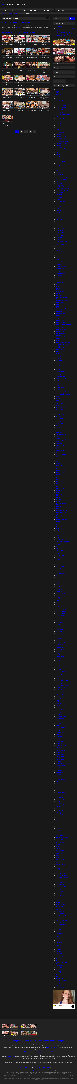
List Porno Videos (60, 450)
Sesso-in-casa (59, 772)
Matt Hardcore (59, 481)
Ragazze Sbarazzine (61, 689)
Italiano (58, 420)
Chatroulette (59, 194)
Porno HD (58, 600)
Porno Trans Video (61, 626)
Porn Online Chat (60, 573)
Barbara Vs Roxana (61, 35)
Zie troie (58, 964)
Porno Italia (59, 606)
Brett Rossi (59, 971)
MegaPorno (59, 494)
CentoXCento (14, 10)
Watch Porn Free (47, 10)
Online (57, 546)
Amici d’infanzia (60, 26)
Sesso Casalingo (60, 730)
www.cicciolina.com (61, 987)
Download (58, 250)
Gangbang (58, 358)
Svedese (58, 830)
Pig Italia (58, 559)
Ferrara (58, 284)
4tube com (58, 94)
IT (56, 412)
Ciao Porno (59, 197)
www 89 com (59, 909)
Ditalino (58, 225)
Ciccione (58, 199)
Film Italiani (59, 304)
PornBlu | (58, 1070)
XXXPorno (58, 951)
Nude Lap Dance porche (62, 541)
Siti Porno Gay (59, 797)
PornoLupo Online (60, 644)
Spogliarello (59, 817)
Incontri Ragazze (18, 14)
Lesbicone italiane (60, 445)
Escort (57, 259)
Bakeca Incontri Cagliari (62, 138)
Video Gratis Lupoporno (62, 877)
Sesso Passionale (60, 765)
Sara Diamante (60, 982)
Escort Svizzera (60, 268)
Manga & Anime (60, 472)
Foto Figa (58, 346)
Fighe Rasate (59, 295)
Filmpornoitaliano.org (14, 4)
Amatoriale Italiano (61, 105)
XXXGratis (58, 946)
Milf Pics (58, 505)
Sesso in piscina (60, 752)
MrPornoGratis (59, 526)
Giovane (58, 367)
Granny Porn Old (60, 376)
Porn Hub (58, 570)
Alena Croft (59, 967)
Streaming (58, 823)
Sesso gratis (59, 736)
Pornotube (58, 651)
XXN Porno (59, 935)
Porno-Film (59, 631)
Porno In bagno (60, 602)
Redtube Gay (59, 700)
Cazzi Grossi (59, 183)
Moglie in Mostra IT (61, 514)
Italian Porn (59, 416)
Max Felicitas (59, 978)
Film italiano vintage (61, 308)
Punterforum (59, 667)
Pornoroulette (59, 647)
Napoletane (59, 530)
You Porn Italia (59, 953)
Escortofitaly (59, 275)
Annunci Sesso (60, 120)
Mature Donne (59, 485)
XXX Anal (58, 940)
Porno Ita (58, 604)
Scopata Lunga (60, 718)
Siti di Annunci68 (60, 792)
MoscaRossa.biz (60, 524)
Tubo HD (58, 861)
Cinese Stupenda (60, 201)
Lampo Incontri (60, 432)
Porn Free (58, 568)
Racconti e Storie (60, 676)
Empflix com (59, 253)
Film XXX (58, 326)
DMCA (40, 1067)
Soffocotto (58, 803)
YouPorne (58, 958)
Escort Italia (59, 264)
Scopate (58, 720)
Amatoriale (58, 103)
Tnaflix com (59, 846)
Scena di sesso (60, 714)
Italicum (58, 425)
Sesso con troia (60, 732)
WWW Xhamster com (61, 920)
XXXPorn (58, 949)
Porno (57, 584)
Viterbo (57, 899)
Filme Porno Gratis (61, 331)
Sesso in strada (60, 756)
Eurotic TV (58, 277)
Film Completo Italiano (62, 300)
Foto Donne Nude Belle (62, 344)
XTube (57, 931)
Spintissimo (59, 815)
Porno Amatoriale (60, 588)
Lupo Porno (59, 459)
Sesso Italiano (59, 761)
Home (6, 10)
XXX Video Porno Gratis (62, 944)
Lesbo (57, 447)
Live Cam (58, 452)
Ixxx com (58, 427)
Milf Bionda (59, 496)
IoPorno (58, 411)
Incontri (58, 400)
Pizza (57, 561)
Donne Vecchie (60, 239)
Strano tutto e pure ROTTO (63, 32)
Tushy (57, 862)
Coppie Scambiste (60, 206)
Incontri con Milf (7, 14)
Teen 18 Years (59, 835)
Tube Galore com (60, 859)
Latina (57, 436)
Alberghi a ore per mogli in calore (64, 34)
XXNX (57, 936)
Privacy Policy (46, 1067)
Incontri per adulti (60, 405)
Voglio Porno (59, 902)
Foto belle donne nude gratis (63, 342)
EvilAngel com (59, 279)
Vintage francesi (60, 895)
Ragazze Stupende (61, 691)
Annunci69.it (59, 123)
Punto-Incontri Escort (61, 671)
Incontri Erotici (59, 403)
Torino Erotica (59, 852)
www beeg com (60, 911)
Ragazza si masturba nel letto (63, 685)
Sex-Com (58, 777)
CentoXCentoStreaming (19, 1070)
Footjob (58, 340)
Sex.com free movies (61, 779)
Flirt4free (58, 338)
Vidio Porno (59, 893)
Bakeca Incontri (60, 132)
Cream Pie (58, 210)
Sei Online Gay (60, 723)
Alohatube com (60, 100)
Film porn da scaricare (62, 309)
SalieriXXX (59, 709)
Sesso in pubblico (60, 754)
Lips (57, 449)
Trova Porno (59, 857)
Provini (57, 662)
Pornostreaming (63, 1070)
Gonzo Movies (59, 373)
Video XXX (59, 889)
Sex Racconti (59, 776)
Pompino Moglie (60, 566)
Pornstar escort (60, 656)
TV (56, 866)
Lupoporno (58, 463)
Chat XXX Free (60, 192)
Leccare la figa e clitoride (62, 440)
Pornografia (59, 637)
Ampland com (59, 109)
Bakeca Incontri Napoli (62, 145)
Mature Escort (59, 487)
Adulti (57, 96)
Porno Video (59, 627)
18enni (57, 91)
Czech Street (59, 219)
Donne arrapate (60, 232)
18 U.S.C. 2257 (23, 1067)
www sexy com (60, 918)
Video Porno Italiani (61, 882)
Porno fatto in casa (61, 593)
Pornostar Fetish (60, 649)
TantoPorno (59, 833)
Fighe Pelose (59, 293)
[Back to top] (72, 1079)
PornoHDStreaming (61, 638)
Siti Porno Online (60, 799)
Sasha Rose (59, 983)
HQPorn (58, 389)
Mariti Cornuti (59, 474)
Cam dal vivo (59, 168)
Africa (57, 98)
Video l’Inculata (60, 879)
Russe (57, 707)
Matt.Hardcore (59, 483)
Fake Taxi (58, 281)
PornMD (58, 582)
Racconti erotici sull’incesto (63, 680)
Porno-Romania (60, 633)
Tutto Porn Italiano (60, 864)
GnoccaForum (59, 369)
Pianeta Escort (59, 557)
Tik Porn (58, 844)
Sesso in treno (59, 758)
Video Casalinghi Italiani (62, 873)
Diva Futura (59, 226)
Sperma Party (59, 814)
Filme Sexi (58, 335)
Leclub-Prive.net (60, 441)
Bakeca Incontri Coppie (62, 140)
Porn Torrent (59, 575)
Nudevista (58, 543)
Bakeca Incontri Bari (61, 136)
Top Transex (59, 848)
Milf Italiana (59, 499)
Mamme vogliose (60, 470)
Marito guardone (60, 477)
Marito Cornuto (60, 476)
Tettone (58, 841)
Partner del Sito (60, 89)
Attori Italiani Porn (34, 10)
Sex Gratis (58, 774)
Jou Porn (58, 429)
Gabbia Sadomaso (61, 356)
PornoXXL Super (60, 655)
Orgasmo (58, 548)
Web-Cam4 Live (60, 906)
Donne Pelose (59, 237)
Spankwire (58, 812)
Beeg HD (58, 156)
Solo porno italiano (61, 805)
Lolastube (58, 458)
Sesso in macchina (61, 749)
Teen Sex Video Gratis (62, 837)
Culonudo (58, 217)
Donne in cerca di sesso (62, 234)
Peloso (57, 553)
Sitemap (30, 1067)
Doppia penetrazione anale (63, 243)
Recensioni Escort (60, 696)
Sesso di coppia (60, 734)
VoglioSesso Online (61, 904)
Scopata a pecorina (61, 716)
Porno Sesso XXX (60, 622)
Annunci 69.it (59, 112)
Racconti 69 (59, 674)
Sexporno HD (59, 781)
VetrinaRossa (59, 870)
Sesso (57, 725)
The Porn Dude (39, 14)
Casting (58, 181)
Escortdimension (60, 273)
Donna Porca (59, 230)
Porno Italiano (59, 608)
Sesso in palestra (60, 750)
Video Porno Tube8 (61, 888)
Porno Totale (59, 624)
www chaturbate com (61, 913)
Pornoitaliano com (60, 642)
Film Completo (59, 299)
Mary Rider (59, 976)
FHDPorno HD (60, 288)
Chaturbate (59, 196)
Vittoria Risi (59, 985)
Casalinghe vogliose (61, 179)
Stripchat (58, 826)
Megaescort (59, 492)
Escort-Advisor (59, 270)
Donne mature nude (61, 235)
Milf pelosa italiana (61, 503)
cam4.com (58, 170)
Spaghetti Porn (60, 806)
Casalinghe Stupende (61, 178)
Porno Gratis (59, 597)
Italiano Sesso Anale (61, 421)
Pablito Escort (59, 550)
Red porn (58, 698)
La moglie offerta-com (61, 431)
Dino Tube (58, 221)
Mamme (58, 467)
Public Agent (59, 665)
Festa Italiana (59, 286)
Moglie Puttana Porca (61, 515)
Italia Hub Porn (60, 414)
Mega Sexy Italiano (61, 490)
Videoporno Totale (60, 891)
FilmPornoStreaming (39, 1070)
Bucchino (58, 167)
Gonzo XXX (59, 374)
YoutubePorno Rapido (62, 962)
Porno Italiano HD (60, 613)
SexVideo (58, 783)
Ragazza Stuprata (60, 687)
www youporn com (61, 924)
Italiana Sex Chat (60, 418)
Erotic (57, 257)
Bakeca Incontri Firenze (62, 141)
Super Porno (59, 828)
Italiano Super (59, 423)
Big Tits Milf (59, 158)
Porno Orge (59, 620)
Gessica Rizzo (59, 973)
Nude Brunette (59, 539)
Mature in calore (60, 488)
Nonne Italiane (59, 537)
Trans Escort (59, 853)
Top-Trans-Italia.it (60, 850)
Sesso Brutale (59, 729)
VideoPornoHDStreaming (49, 1070)
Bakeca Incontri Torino (62, 147)
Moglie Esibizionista (61, 512)
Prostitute (58, 660)
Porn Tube (58, 577)
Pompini (58, 562)
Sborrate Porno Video (61, 711)
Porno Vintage (59, 629)
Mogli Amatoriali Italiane (62, 510)
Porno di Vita (59, 591)
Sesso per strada (60, 767)
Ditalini (57, 223)
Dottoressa (58, 246)
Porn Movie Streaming (62, 571)
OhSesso (58, 544)
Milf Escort (58, 497)
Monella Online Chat (61, 519)
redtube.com (59, 702)
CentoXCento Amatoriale (62, 187)
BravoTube (59, 163)
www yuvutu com (60, 926)
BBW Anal (58, 152)
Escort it (58, 262)
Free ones (58, 355)
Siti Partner (29, 14)
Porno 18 (58, 586)
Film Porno (59, 315)
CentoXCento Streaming (62, 190)
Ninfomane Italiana (61, 534)
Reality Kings (59, 694)
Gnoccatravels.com (61, 371)
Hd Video (58, 384)
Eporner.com (59, 255)
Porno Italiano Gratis (61, 609)
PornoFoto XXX (60, 635)
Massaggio (59, 479)
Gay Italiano (59, 360)
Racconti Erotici (60, 678)
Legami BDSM (59, 443)
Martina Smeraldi (60, 974)
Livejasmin (58, 456)
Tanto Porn (58, 832)
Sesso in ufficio (60, 759)
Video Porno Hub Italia (62, 880)
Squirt (57, 819)
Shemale (58, 786)
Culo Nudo (58, 215)
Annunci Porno (60, 118)
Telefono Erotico (60, 839)
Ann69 (57, 111)
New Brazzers (59, 532)
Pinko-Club (24, 10)
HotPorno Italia (60, 387)
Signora (58, 790)
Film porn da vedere (61, 313)
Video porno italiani (61, 886)
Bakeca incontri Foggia (62, 143)
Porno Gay (58, 595)
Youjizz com (59, 955)
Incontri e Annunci (60, 402)
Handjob (58, 380)
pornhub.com (59, 579)
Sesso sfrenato (60, 768)
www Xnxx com (60, 922)
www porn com (60, 917)
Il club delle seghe (60, 393)
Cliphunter (58, 203)
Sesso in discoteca (61, 745)
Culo (57, 214)
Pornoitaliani (59, 640)
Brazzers (58, 165)
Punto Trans (59, 669)
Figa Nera (58, 290)
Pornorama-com (60, 646)
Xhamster (58, 929)
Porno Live (58, 617)
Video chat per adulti (61, 875)
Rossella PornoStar (61, 980)
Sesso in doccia (60, 747)
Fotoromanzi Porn (60, 351)
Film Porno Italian (60, 322)
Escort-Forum (59, 271)
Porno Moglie (59, 618)
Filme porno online (61, 333)
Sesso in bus (59, 743)
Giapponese (59, 364)
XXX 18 (58, 938)
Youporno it (59, 960)
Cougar (58, 208)
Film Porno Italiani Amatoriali (63, 324)
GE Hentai (58, 362)
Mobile (57, 508)
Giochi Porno (59, 365)
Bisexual (58, 159)
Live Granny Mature (61, 454)
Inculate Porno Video (61, 409)
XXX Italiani (59, 942)
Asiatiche (58, 129)
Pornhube (58, 580)
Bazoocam (58, 150)
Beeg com (58, 154)
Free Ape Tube (60, 353)
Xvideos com (59, 933)
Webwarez (58, 908)
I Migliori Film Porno (61, 391)
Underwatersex (60, 868)
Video (57, 871)
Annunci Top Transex (61, 122)
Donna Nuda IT (60, 228)
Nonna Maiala (59, 535)
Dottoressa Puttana (61, 248)
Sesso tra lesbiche (60, 770)
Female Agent (59, 282)
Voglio (57, 900)
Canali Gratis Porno (61, 174)
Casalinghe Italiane (61, 176)
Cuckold (58, 212)
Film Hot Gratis (60, 302)
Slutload (58, 801)
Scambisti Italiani (60, 712)
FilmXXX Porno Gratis (61, 337)
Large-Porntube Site (61, 434)
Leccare (58, 438)
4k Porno (58, 93)
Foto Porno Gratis (60, 347)
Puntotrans (58, 673)
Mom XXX (58, 517)
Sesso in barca (60, 741)
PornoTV (58, 653)
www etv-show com (61, 915)
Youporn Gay (59, 956)
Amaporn (58, 102)
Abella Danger (59, 965)
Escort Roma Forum (61, 266)
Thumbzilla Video (60, 843)
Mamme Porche (60, 468)
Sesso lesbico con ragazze (63, 763)
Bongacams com (60, 161)
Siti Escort (58, 794)
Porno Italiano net (60, 615)
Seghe (57, 721)
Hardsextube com (60, 382)
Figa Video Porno (60, 291)
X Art (57, 927)
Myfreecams (59, 528)
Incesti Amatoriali (60, 398)
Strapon (58, 821)
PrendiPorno (59, 658)
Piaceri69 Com (60, 555)
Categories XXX (60, 10)
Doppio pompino (60, 244)
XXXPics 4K (59, 947)
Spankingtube (59, 810)
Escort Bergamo (60, 261)
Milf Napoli (58, 501)
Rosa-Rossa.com (60, 705)
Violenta (58, 897)
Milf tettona (58, 506)
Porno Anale (59, 590)
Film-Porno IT (59, 328)
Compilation (59, 205)
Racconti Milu (59, 683)
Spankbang (59, 808)
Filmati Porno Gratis (61, 329)
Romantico (58, 703)
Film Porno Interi (60, 320)
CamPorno (58, 172)
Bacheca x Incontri (60, 131)
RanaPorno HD (60, 693)
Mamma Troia (59, 465)
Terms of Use (54, 1067)
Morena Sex (59, 521)
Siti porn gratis (59, 796)
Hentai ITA (58, 385)
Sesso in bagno (60, 740)
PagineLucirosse (60, 552)
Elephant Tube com (61, 252)
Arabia (57, 125)
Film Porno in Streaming (62, 318)
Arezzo (57, 127)
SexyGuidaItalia (60, 785)
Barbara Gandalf (60, 969)
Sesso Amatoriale (60, 727)
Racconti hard (59, 682)
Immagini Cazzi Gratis (61, 396)
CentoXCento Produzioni (62, 188)
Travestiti (58, 855)
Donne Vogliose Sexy (61, 241)
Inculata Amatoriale (61, 407)
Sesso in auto (59, 738)
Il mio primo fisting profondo (63, 394)
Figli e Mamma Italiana (62, 297)
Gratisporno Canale (61, 378)
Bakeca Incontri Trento (62, 149)
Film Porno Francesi (61, 317)
